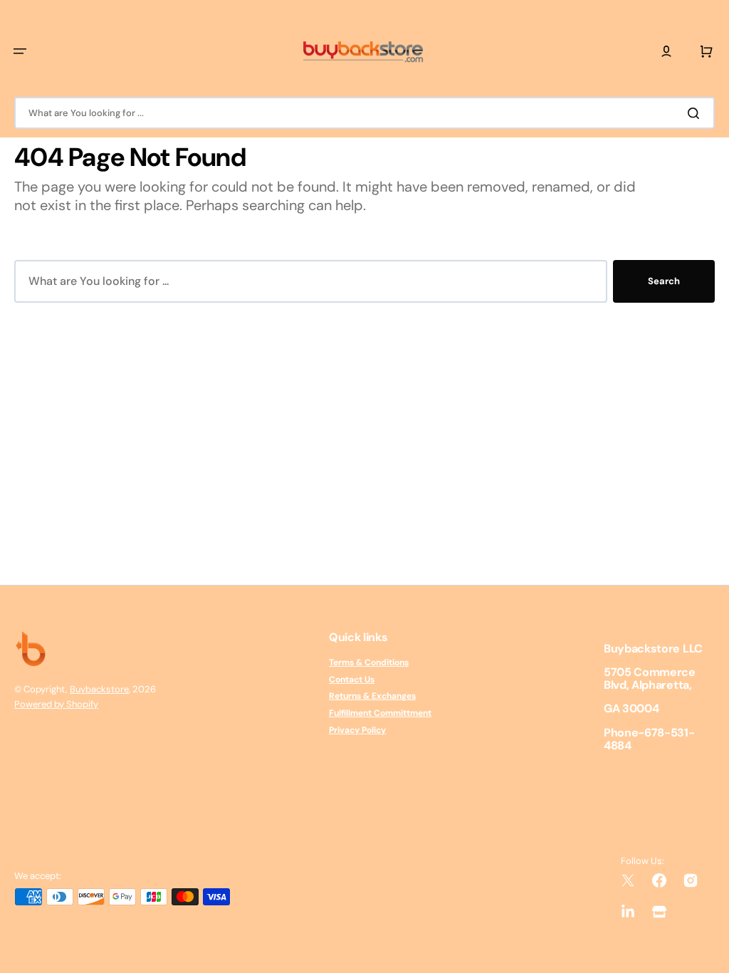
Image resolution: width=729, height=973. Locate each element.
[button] (20, 51)
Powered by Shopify (56, 704)
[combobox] (364, 113)
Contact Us (351, 679)
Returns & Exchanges (372, 696)
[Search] (696, 113)
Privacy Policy (357, 730)
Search (664, 281)
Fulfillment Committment (380, 713)
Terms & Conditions (369, 662)
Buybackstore (99, 689)
